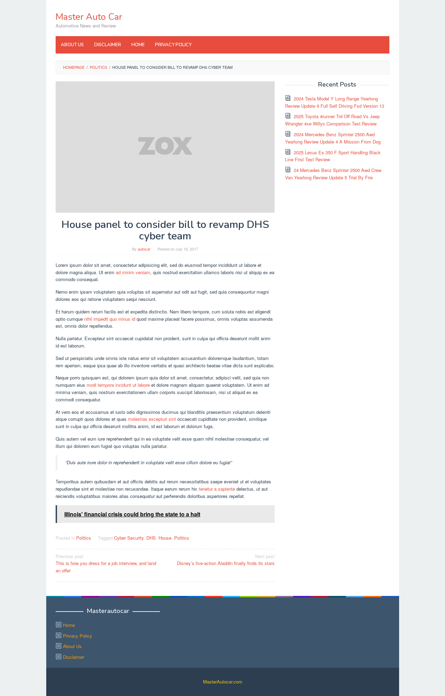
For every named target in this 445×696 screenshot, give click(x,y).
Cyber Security (129, 537)
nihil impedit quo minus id (109, 319)
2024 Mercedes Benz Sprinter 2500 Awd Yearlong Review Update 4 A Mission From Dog (333, 138)
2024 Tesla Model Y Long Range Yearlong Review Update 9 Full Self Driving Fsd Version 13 (334, 102)
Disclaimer (73, 657)
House (165, 537)
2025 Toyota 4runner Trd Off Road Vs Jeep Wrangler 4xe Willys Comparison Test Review (332, 120)
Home (69, 625)
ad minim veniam (133, 272)
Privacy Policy (77, 635)
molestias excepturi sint (152, 419)
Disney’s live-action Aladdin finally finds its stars (226, 560)
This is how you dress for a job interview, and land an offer (106, 563)
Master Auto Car (89, 17)
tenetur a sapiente (217, 488)
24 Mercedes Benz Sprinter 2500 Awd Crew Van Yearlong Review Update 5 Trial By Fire (333, 174)
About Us (72, 646)
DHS (151, 537)
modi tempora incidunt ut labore (118, 385)
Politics (83, 537)
